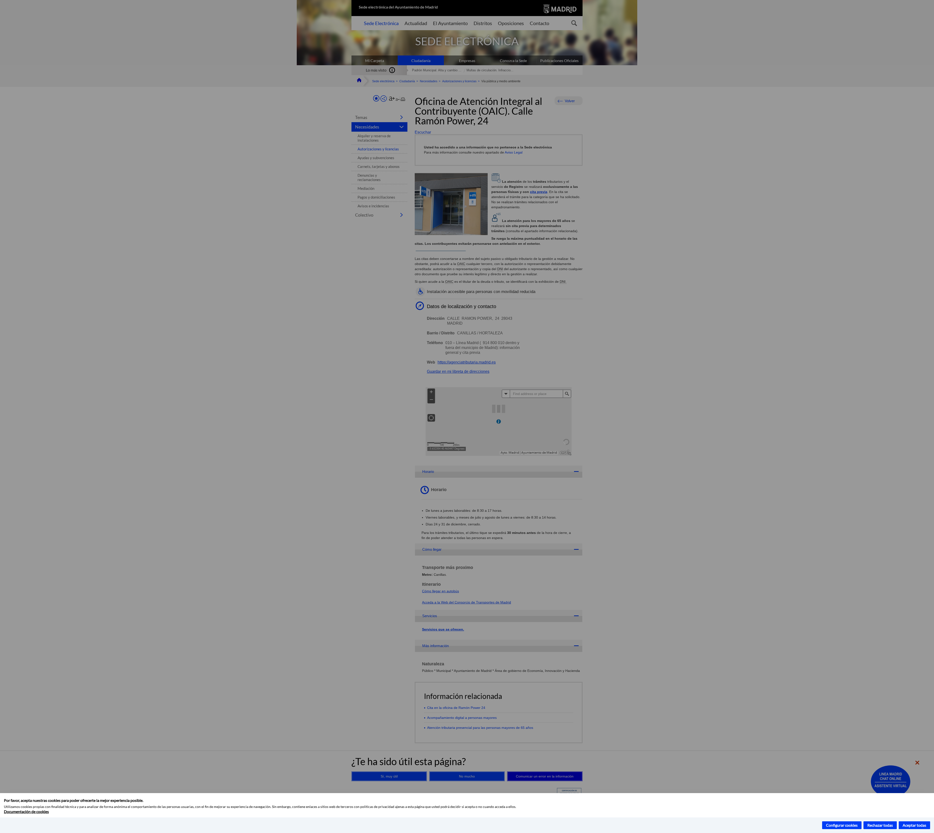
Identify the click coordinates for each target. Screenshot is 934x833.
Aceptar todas (914, 825)
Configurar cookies (842, 825)
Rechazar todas (880, 825)
